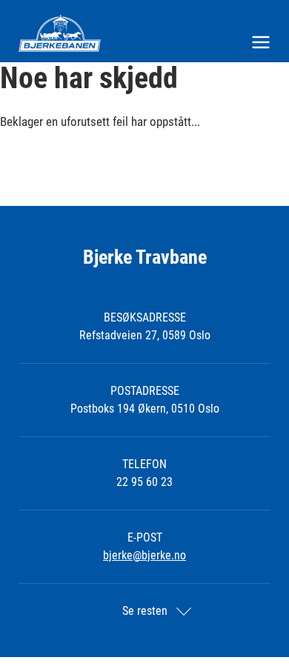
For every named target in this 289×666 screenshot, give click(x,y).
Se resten (144, 611)
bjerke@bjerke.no (144, 555)
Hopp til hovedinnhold (51, 9)
